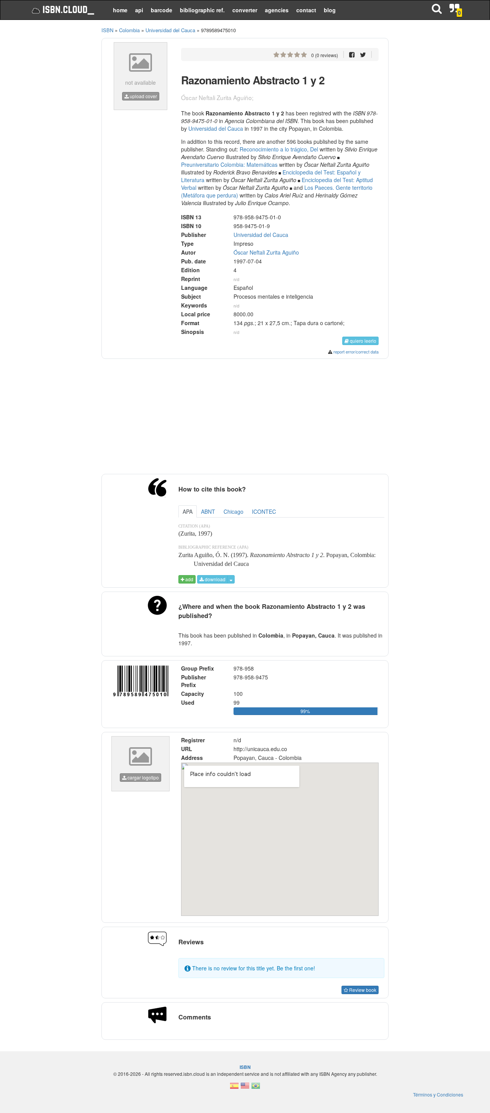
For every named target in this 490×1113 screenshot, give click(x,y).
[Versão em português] (255, 1088)
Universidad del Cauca (215, 128)
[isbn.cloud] (62, 10)
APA (188, 511)
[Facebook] (352, 54)
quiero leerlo (362, 340)
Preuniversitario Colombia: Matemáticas (229, 164)
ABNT (208, 511)
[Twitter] (363, 54)
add (188, 579)
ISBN (107, 30)
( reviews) (324, 55)
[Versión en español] (234, 1088)
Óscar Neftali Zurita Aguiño (266, 252)
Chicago (233, 511)
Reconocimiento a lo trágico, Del (279, 149)
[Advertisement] (58, 142)
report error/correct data (356, 352)
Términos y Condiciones (438, 1094)
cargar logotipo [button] (142, 777)
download (214, 579)
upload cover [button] (143, 96)
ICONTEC (264, 511)
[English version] (245, 1088)
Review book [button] (362, 989)
